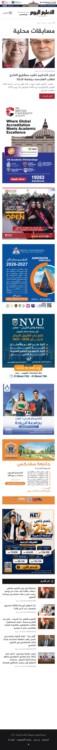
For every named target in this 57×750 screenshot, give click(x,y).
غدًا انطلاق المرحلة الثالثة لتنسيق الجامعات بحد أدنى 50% (20, 607)
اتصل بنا (11, 739)
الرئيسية (50, 23)
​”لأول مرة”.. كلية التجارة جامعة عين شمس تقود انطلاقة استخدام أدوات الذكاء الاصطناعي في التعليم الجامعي (19, 641)
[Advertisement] (28, 696)
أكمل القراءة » (46, 96)
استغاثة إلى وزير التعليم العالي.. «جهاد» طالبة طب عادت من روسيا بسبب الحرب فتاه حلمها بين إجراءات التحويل (19, 593)
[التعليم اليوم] (36, 12)
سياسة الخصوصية (24, 739)
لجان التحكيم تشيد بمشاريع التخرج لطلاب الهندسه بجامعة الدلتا (32, 77)
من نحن (36, 739)
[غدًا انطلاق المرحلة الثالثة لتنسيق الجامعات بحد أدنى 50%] (46, 610)
